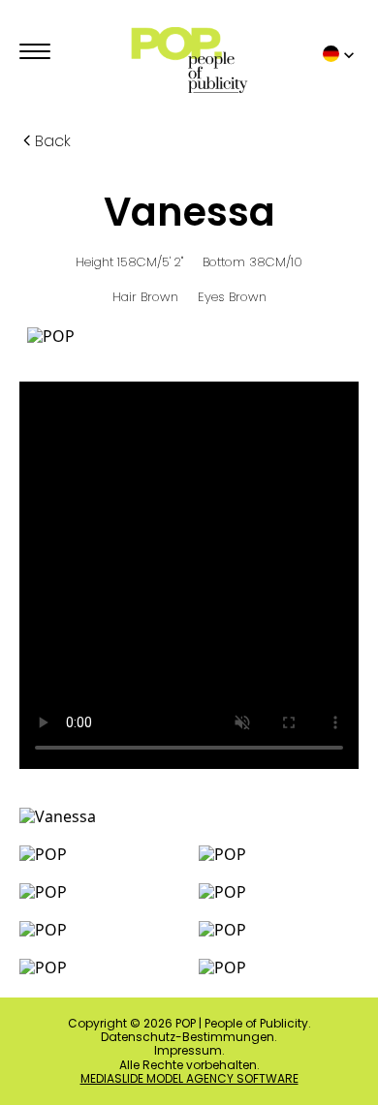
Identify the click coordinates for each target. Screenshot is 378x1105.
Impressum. (189, 1051)
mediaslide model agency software (189, 1079)
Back (53, 141)
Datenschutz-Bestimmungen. (189, 1037)
